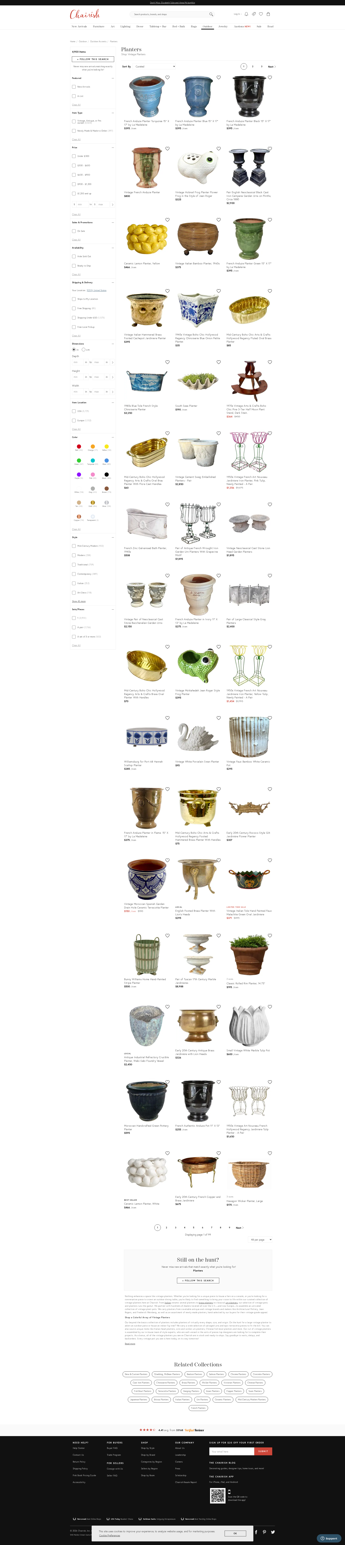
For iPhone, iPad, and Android (223, 1482)
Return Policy (79, 1461)
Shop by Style (148, 1448)
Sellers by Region (149, 1468)
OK (235, 1533)
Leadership (180, 1455)
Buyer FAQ (112, 1448)
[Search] (211, 14)
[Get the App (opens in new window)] (217, 1495)
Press (177, 1468)
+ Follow (93, 59)
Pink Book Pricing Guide (84, 1475)
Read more (130, 1343)
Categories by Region (151, 1461)
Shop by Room (148, 1475)
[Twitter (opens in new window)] (273, 1531)
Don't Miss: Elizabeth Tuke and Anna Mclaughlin (172, 2)
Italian (168, 1302)
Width (75, 385)
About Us (179, 1448)
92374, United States (96, 290)
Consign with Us (115, 1468)
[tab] (93, 86)
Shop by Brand (148, 1455)
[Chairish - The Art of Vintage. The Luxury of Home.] (85, 14)
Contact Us (78, 1455)
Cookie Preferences (109, 1535)
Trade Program (114, 1455)
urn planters (232, 1302)
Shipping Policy (80, 1468)
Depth (75, 356)
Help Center (79, 1448)
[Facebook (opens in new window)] (256, 1531)
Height (76, 371)
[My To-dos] (246, 14)
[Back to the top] (337, 1526)
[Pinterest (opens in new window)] (264, 1531)
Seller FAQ (112, 1475)
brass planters (206, 1302)
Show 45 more (79, 601)
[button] (260, 14)
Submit (263, 1451)
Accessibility (79, 1482)
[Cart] (268, 14)
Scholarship (180, 1475)
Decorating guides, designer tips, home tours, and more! (236, 1468)
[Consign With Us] (253, 14)
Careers (179, 1461)
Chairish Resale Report (186, 1482)
